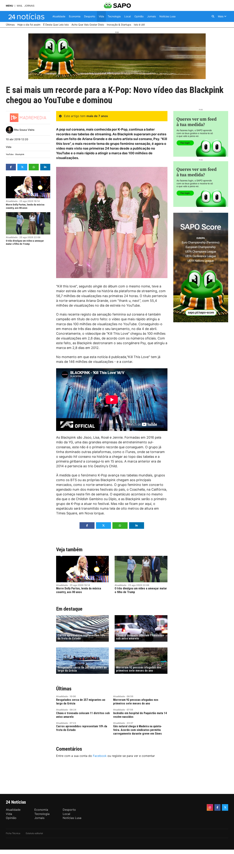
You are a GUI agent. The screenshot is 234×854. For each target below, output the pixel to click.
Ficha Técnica (13, 833)
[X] (225, 807)
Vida (8, 146)
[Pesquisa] (213, 16)
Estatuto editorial (34, 833)
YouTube (10, 154)
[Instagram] (210, 807)
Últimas (63, 689)
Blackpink (19, 154)
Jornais (29, 6)
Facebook (100, 756)
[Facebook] (217, 807)
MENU (9, 6)
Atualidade (12, 201)
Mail (19, 6)
